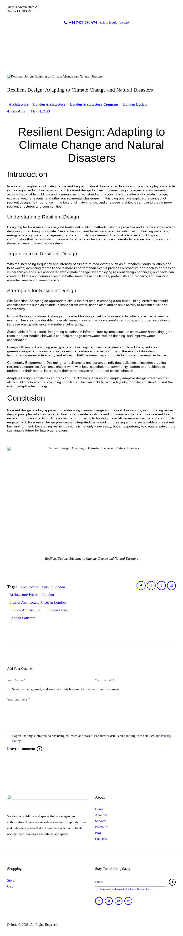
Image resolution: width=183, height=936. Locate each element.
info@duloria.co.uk (116, 22)
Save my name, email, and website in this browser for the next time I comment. (66, 689)
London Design (135, 104)
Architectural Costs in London (42, 587)
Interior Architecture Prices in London (38, 602)
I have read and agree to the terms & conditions (125, 889)
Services (100, 821)
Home (99, 809)
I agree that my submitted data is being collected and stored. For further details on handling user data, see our (91, 738)
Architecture (19, 104)
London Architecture (49, 104)
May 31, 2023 (40, 111)
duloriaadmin (16, 111)
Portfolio (101, 827)
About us (101, 815)
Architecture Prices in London (32, 595)
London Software (22, 618)
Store (10, 880)
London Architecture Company (94, 104)
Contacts (101, 839)
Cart (10, 886)
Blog (98, 833)
